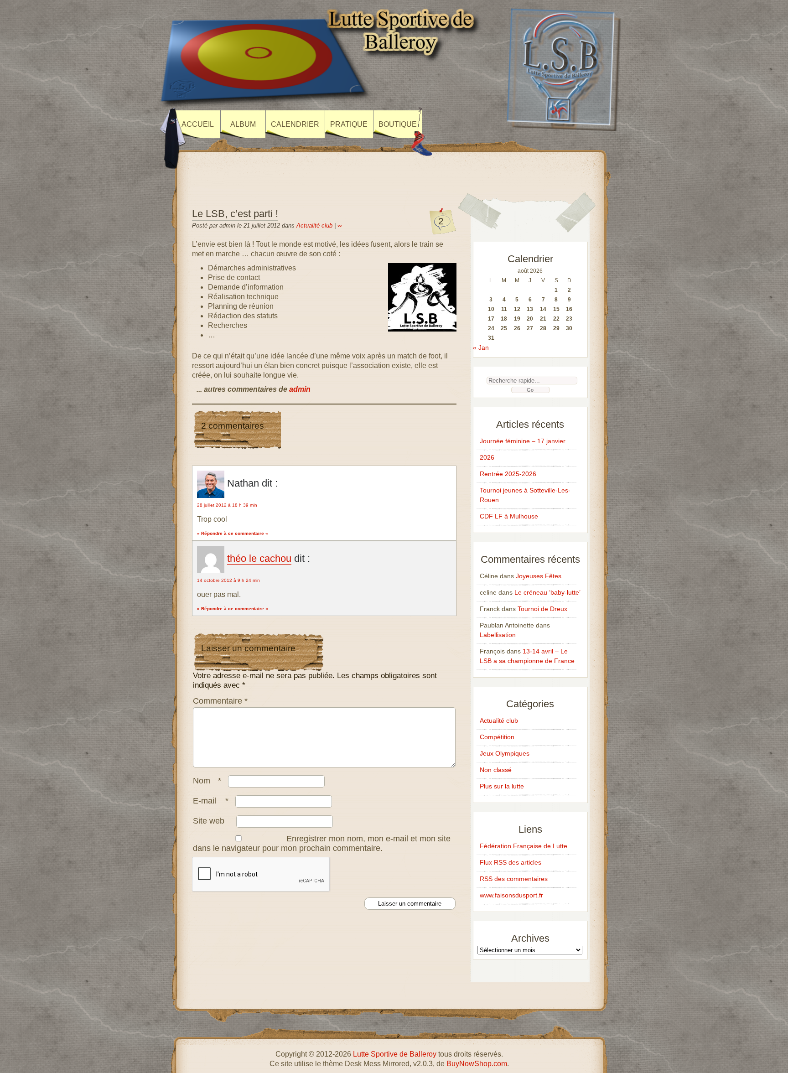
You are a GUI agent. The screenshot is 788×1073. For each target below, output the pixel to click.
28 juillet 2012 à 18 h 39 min (227, 505)
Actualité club (314, 225)
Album (243, 124)
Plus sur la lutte (502, 786)
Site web (208, 820)
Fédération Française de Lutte (523, 846)
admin (300, 389)
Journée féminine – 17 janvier (522, 441)
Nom (207, 780)
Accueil (197, 124)
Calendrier (295, 124)
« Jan (481, 347)
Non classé (496, 769)
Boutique (397, 124)
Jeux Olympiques (504, 753)
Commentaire (220, 700)
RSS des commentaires (514, 878)
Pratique (349, 124)
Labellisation (498, 634)
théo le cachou (259, 558)
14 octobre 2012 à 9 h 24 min (228, 580)
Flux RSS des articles (510, 862)
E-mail (210, 800)
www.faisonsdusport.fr (511, 895)
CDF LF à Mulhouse (509, 516)
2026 (487, 457)
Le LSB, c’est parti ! (235, 213)
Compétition (497, 737)
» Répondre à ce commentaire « (232, 533)
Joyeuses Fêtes (538, 576)
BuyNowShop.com (476, 1064)
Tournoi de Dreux (542, 608)
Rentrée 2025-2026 (508, 473)
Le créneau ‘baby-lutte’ (547, 592)
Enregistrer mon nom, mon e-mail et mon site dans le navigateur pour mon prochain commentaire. (322, 843)
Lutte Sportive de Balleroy (394, 1054)
